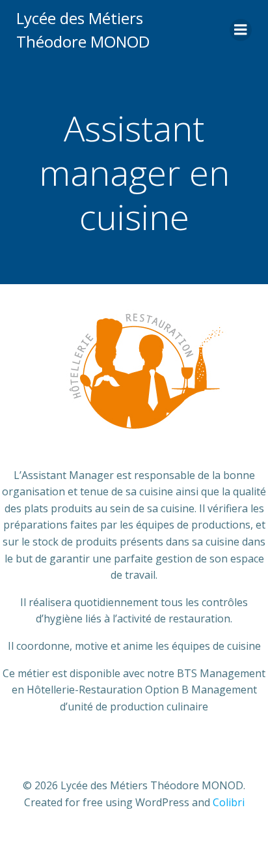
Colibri (229, 802)
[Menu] (241, 30)
